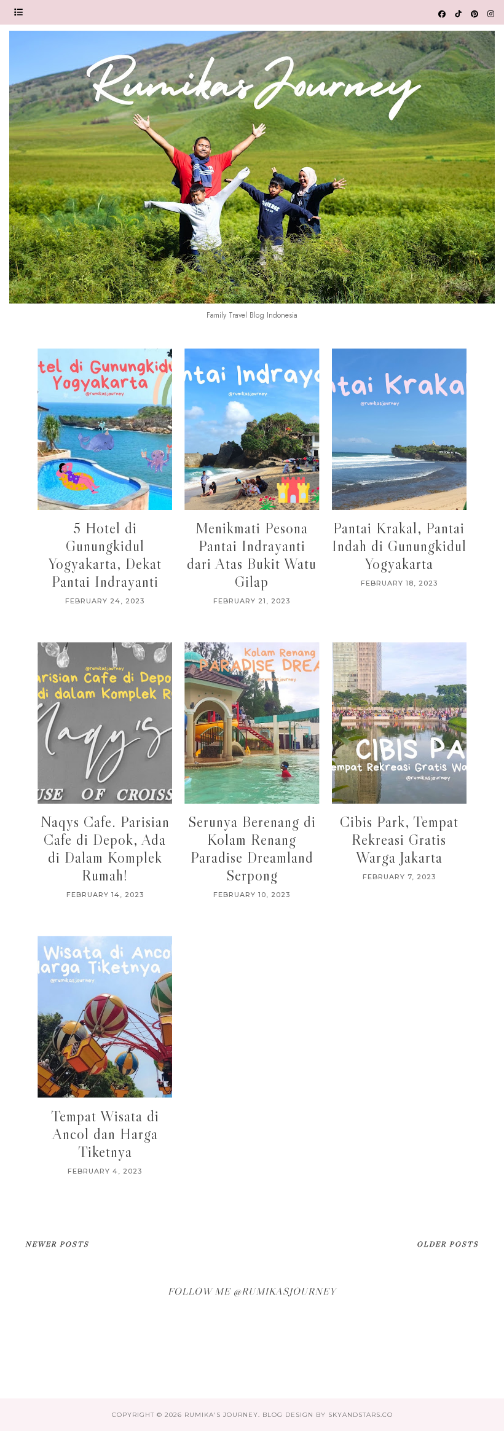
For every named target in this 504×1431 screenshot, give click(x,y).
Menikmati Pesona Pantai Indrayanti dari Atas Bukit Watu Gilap (252, 554)
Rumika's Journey (221, 1415)
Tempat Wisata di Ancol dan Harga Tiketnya (105, 1134)
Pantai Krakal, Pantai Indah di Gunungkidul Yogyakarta (399, 546)
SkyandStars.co (360, 1415)
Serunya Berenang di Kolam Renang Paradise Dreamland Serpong (252, 848)
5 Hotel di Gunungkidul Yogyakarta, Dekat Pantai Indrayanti (105, 554)
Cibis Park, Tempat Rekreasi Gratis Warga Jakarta (399, 839)
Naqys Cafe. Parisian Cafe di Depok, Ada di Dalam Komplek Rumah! (105, 848)
